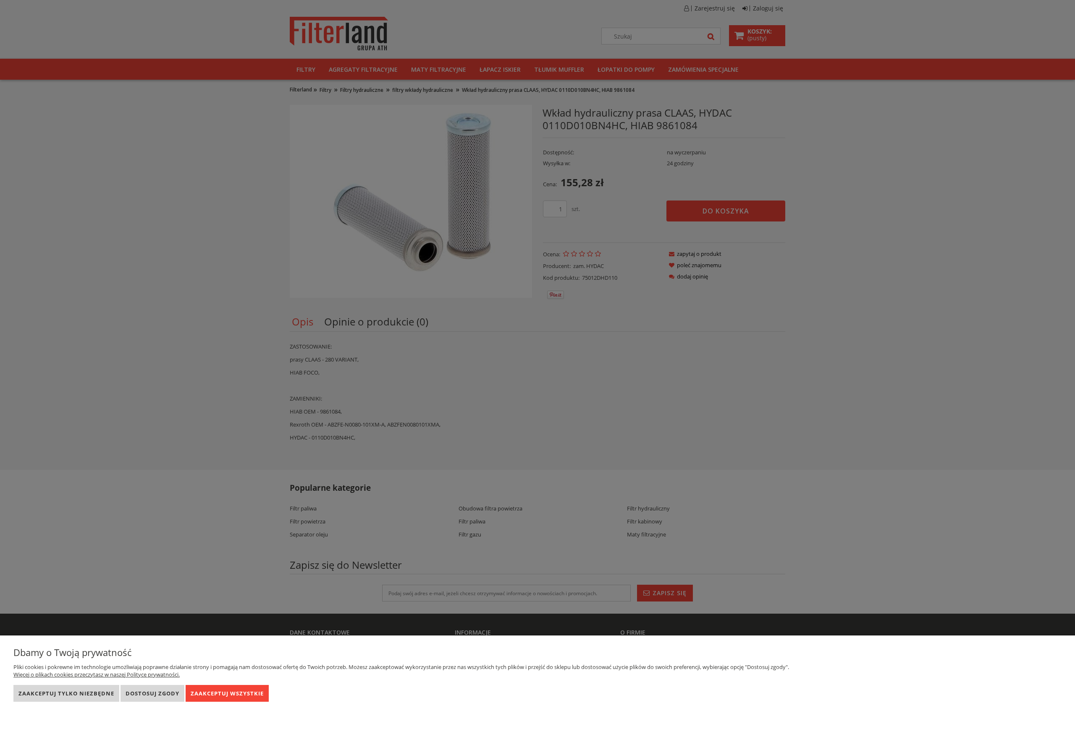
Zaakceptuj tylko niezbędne (66, 693)
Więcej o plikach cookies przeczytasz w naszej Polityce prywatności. (96, 674)
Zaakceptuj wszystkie (227, 693)
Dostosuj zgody (152, 693)
